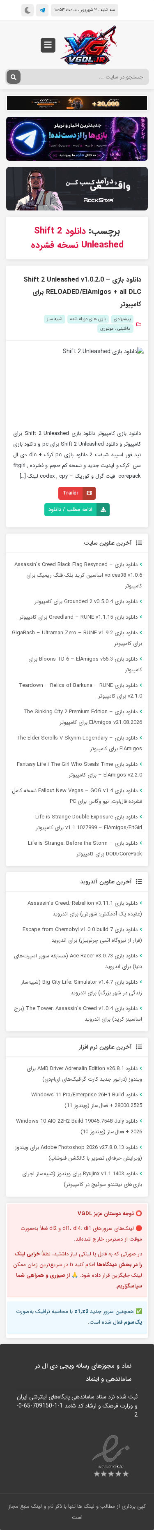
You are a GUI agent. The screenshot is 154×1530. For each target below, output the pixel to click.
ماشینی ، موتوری (115, 328)
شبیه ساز (54, 319)
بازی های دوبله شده (88, 319)
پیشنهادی (122, 319)
